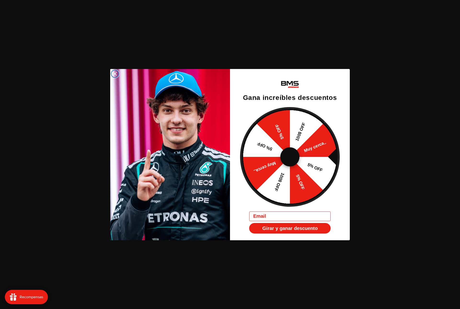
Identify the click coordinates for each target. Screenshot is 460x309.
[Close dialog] (115, 74)
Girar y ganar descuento (290, 228)
